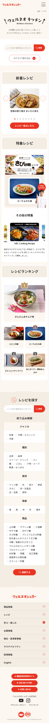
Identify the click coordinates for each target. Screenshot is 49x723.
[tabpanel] (24, 100)
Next (43, 98)
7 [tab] (31, 119)
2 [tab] (17, 119)
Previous (5, 98)
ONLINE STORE (25, 682)
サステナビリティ (12, 646)
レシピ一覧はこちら (24, 125)
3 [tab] (20, 119)
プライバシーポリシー (18, 705)
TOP (38, 11)
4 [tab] (23, 119)
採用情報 (8, 654)
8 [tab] (34, 119)
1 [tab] (14, 119)
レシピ (7, 614)
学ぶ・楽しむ (10, 622)
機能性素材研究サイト (25, 676)
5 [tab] (25, 119)
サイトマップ (33, 705)
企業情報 (8, 630)
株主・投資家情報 (12, 638)
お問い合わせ (25, 689)
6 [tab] (28, 119)
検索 (39, 47)
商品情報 (8, 606)
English (7, 662)
